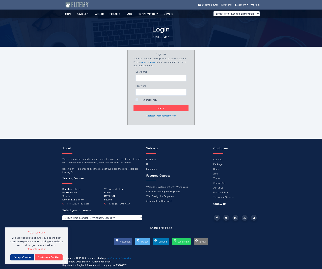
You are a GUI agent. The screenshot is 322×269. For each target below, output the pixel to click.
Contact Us (219, 183)
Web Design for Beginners (160, 196)
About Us (218, 187)
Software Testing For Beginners (163, 191)
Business (151, 159)
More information (36, 249)
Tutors (128, 13)
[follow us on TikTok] (254, 218)
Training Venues (147, 13)
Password (141, 85)
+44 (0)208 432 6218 (77, 203)
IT (147, 164)
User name (141, 71)
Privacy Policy (220, 192)
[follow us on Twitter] (226, 218)
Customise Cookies (49, 257)
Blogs (216, 169)
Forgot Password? (166, 115)
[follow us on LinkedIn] (235, 218)
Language (151, 169)
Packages (115, 13)
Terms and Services (223, 197)
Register (150, 115)
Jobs (215, 173)
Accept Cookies (22, 257)
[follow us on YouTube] (245, 218)
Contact (168, 13)
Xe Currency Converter (119, 258)
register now (148, 62)
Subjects (99, 13)
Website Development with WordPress (167, 187)
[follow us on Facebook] (217, 218)
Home (68, 13)
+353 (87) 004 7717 (119, 203)
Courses (82, 13)
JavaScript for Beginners (159, 201)
